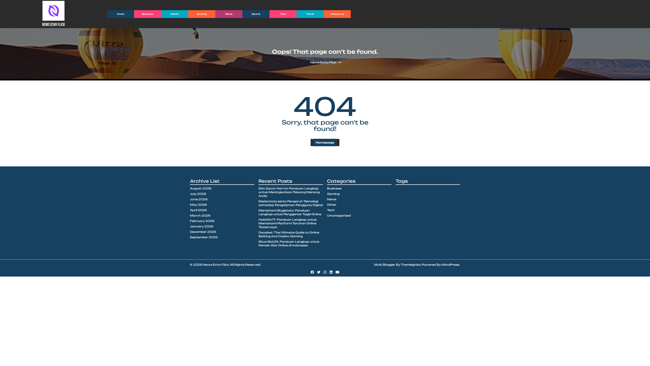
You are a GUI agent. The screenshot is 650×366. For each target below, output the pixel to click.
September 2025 (204, 237)
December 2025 (203, 231)
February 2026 (202, 221)
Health (174, 14)
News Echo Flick (53, 24)
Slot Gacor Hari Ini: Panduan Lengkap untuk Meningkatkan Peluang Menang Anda (289, 192)
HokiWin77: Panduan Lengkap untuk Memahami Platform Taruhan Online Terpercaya (287, 223)
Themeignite (410, 264)
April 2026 (198, 210)
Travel (310, 14)
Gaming (202, 14)
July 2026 (198, 194)
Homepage (325, 142)
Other (331, 204)
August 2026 (200, 188)
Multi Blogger (384, 264)
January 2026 (201, 226)
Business (147, 14)
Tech (283, 14)
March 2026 (200, 215)
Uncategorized (339, 215)
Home (120, 14)
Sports (256, 14)
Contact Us (337, 14)
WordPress (450, 264)
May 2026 (198, 204)
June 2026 (199, 199)
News (228, 14)
